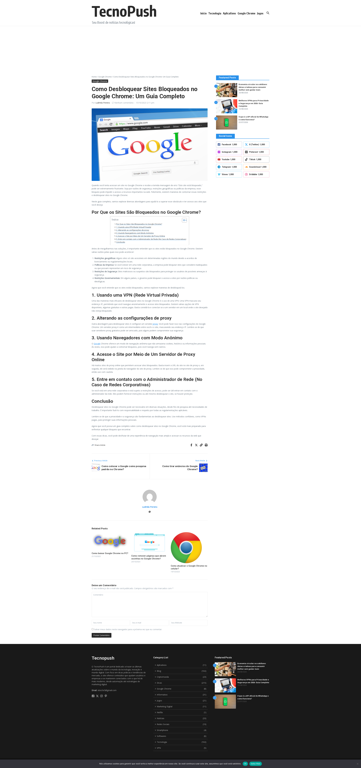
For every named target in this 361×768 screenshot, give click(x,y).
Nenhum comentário (124, 102)
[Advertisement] (180, 47)
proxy (155, 324)
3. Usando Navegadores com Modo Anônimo (135, 233)
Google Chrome (246, 13)
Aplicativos (229, 13)
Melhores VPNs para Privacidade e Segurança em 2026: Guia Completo (254, 103)
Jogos (260, 13)
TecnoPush (124, 11)
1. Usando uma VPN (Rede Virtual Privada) (133, 227)
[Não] (357, 763)
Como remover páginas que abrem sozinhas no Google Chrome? (148, 557)
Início (203, 13)
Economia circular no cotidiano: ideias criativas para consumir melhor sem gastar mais (253, 87)
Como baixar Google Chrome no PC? (110, 553)
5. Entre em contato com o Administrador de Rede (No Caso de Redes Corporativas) (151, 239)
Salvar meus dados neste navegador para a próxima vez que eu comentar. (128, 629)
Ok (245, 764)
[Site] (150, 512)
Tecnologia (214, 13)
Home (94, 76)
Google (97, 343)
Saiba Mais (255, 764)
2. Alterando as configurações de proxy (132, 230)
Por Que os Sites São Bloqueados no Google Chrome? (139, 224)
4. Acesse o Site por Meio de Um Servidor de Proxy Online (140, 236)
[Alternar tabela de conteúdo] (183, 220)
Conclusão (120, 242)
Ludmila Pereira (102, 102)
